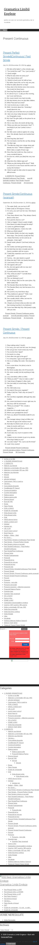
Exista (6, 504)
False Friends (8, 506)
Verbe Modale (8, 614)
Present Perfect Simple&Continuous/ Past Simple (17, 56)
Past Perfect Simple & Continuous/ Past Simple (19, 540)
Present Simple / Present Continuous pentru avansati (21, 573)
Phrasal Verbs (8, 553)
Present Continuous (27, 450)
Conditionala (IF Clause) (12, 488)
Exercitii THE (8, 501)
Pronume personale (10, 585)
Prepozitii (7, 558)
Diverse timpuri (9, 499)
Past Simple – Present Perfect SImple (16, 542)
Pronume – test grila (10, 582)
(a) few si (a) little (9, 459)
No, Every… (8, 537)
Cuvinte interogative (10, 492)
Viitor (5, 616)
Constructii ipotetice (10, 490)
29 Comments (28, 183)
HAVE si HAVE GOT (11, 522)
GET (5, 905)
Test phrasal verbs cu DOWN (13, 892)
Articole (6, 474)
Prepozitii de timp (9, 564)
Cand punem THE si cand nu (13, 481)
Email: (12, 641)
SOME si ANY (8, 600)
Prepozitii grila (8, 567)
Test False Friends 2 (10, 896)
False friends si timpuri (11, 903)
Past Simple (20, 180)
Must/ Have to (8, 533)
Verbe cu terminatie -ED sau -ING (15, 607)
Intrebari (6, 524)
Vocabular (7, 618)
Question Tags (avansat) (12, 594)
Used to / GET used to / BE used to (15, 605)
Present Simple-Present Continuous (17, 448)
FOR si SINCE (9, 508)
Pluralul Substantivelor (11, 555)
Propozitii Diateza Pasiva (12, 589)
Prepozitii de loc (9, 560)
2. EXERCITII (9, 176)
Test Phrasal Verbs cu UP (12, 894)
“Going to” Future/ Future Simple (14, 625)
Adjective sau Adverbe (11, 472)
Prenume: (12, 638)
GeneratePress (6, 937)
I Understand (11, 944)
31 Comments (28, 318)
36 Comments (20, 452)
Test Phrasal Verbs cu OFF (13, 890)
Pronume (7, 580)
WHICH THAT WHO (10, 623)
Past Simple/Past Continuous (13, 551)
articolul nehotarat (10, 479)
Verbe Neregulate (9, 920)
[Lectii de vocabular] (19, 661)
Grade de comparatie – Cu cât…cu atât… (17, 907)
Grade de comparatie (11, 510)
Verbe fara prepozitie (10, 609)
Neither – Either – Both (11, 535)
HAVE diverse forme (10, 519)
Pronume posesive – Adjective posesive (17, 587)
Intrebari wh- (8, 526)
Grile (5, 517)
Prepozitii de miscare (11, 562)
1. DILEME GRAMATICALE (13, 461)
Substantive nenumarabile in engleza (16, 603)
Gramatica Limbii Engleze (13, 884)
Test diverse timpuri (10, 898)
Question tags (8, 591)
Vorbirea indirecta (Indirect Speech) (15, 620)
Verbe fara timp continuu (12, 612)
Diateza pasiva (9, 495)
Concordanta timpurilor (11, 486)
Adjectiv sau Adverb (10, 466)
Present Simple (16, 183)
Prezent (6, 578)
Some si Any (8, 598)
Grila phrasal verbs (10, 513)
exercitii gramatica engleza (19, 315)
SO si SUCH (8, 596)
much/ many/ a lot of (10, 531)
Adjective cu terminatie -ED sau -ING (16, 468)
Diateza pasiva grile (10, 497)
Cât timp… (7, 483)
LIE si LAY (7, 528)
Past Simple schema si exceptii (14, 544)
